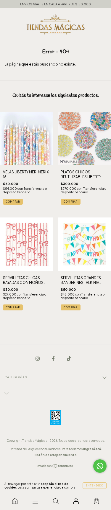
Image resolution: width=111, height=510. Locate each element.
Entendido (94, 485)
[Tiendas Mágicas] (14, 501)
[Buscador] (55, 501)
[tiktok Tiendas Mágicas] (69, 358)
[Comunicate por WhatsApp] (100, 466)
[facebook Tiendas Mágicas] (53, 358)
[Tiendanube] (55, 466)
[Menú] (35, 501)
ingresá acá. (92, 449)
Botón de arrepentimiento (56, 455)
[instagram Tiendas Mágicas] (38, 358)
